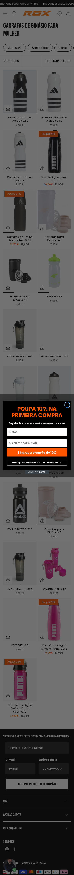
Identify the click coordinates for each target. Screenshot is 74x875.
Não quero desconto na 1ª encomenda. (37, 462)
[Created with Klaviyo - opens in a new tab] (37, 472)
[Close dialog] (67, 405)
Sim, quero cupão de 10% (37, 452)
